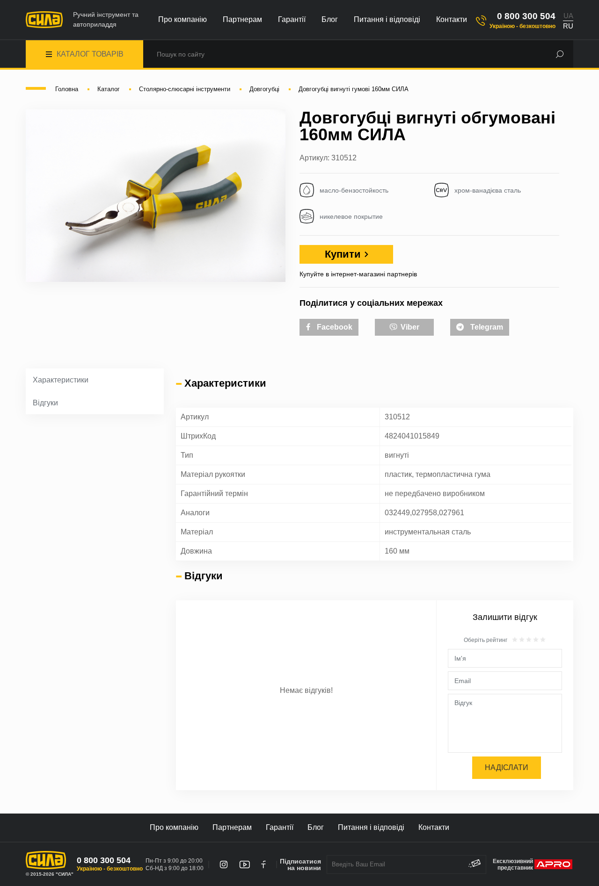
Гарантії (292, 19)
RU (568, 26)
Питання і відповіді (387, 19)
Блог (329, 19)
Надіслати (506, 767)
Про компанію (182, 19)
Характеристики (60, 380)
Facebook (333, 327)
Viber (409, 327)
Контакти (451, 19)
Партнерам (242, 19)
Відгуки (45, 403)
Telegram (485, 327)
